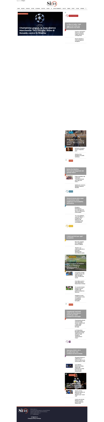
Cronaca (28, 8)
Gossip (47, 8)
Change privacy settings (34, 418)
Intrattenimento (57, 8)
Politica (43, 8)
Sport (73, 8)
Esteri (32, 8)
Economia (38, 8)
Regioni (22, 8)
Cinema (68, 8)
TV (51, 8)
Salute (64, 8)
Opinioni (82, 8)
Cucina (77, 8)
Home (18, 8)
